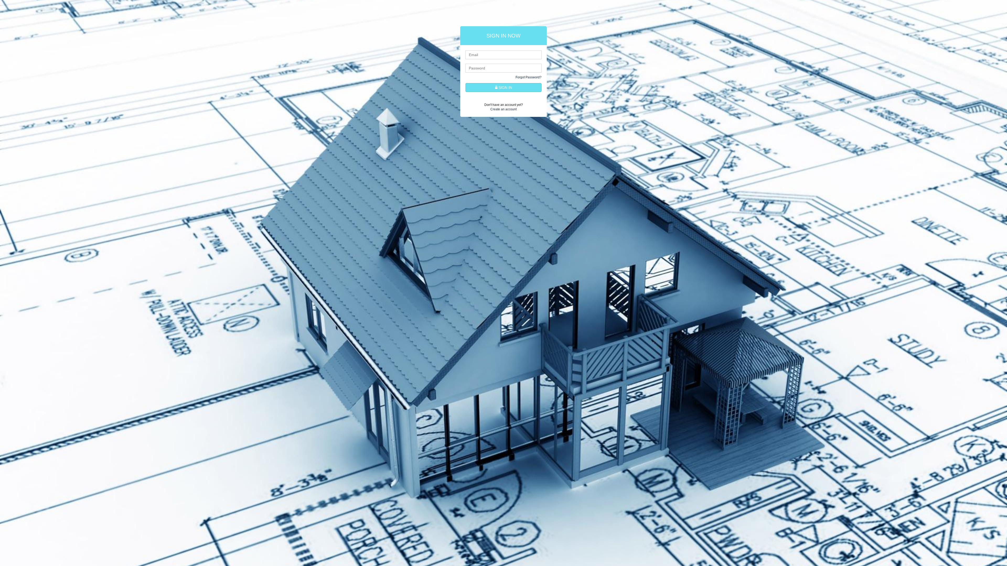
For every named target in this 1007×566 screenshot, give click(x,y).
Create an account (503, 109)
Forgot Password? (529, 77)
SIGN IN (504, 87)
